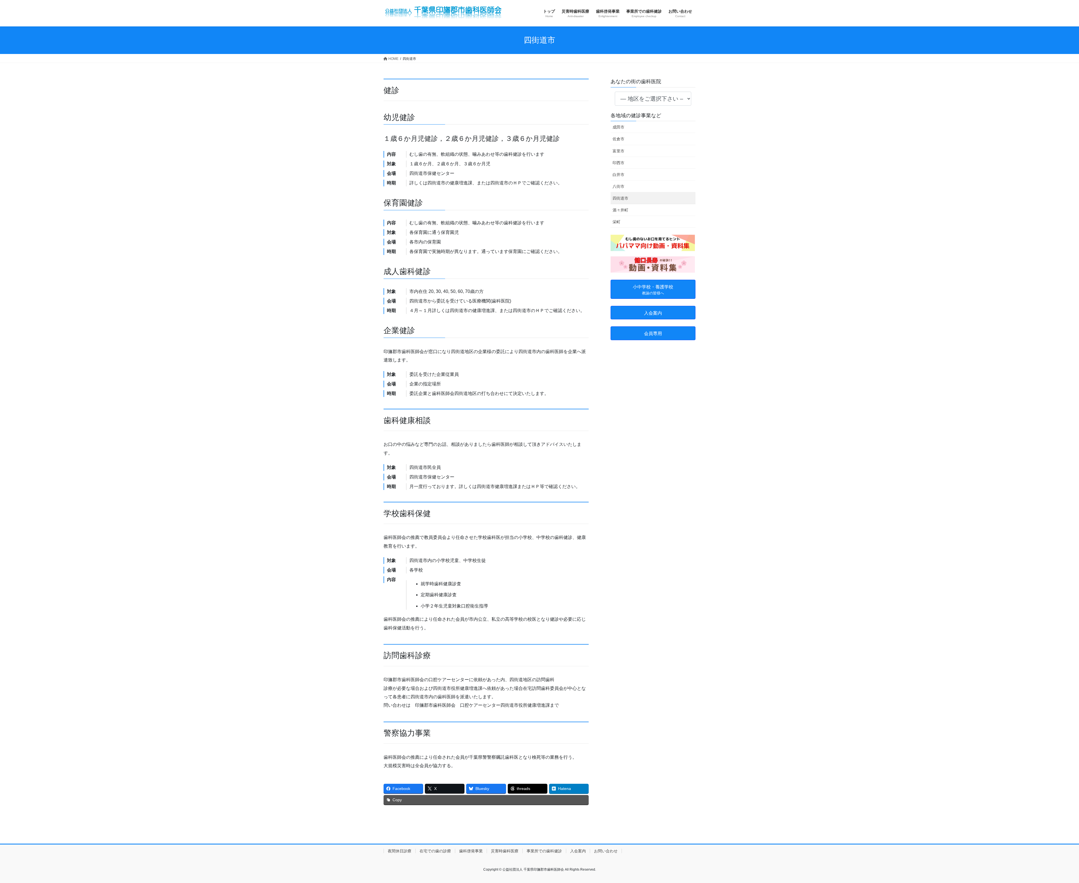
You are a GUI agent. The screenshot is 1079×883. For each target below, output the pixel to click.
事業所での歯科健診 (544, 851)
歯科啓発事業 (471, 851)
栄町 (616, 222)
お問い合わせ (606, 851)
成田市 (618, 127)
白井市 (618, 174)
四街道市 (620, 198)
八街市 (618, 186)
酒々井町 (620, 210)
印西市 (618, 163)
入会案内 (578, 851)
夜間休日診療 (399, 851)
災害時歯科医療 (504, 851)
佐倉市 (618, 139)
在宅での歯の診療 (435, 851)
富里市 (618, 151)
